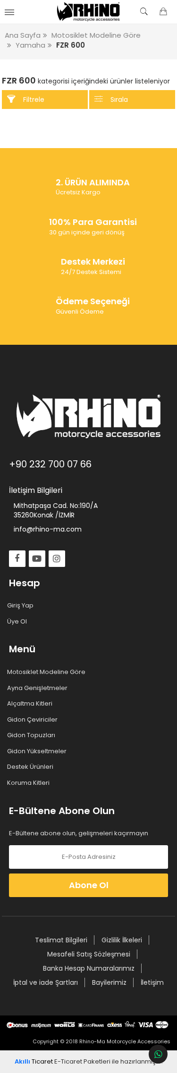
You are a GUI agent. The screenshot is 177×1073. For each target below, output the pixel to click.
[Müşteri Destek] (158, 1054)
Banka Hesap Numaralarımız (89, 968)
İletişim (152, 982)
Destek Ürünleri (31, 767)
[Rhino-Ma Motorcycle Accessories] (88, 12)
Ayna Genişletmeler (38, 688)
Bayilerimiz (109, 982)
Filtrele (33, 99)
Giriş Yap (21, 605)
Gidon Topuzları (32, 735)
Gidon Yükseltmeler (38, 751)
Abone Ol (89, 885)
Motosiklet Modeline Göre (47, 672)
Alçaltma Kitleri (30, 703)
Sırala (119, 99)
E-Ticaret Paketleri (82, 1061)
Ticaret (34, 1061)
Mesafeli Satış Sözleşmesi (88, 954)
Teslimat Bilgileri (61, 940)
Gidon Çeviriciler (33, 719)
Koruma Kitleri (29, 783)
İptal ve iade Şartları (45, 982)
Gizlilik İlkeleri (121, 940)
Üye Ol (18, 621)
